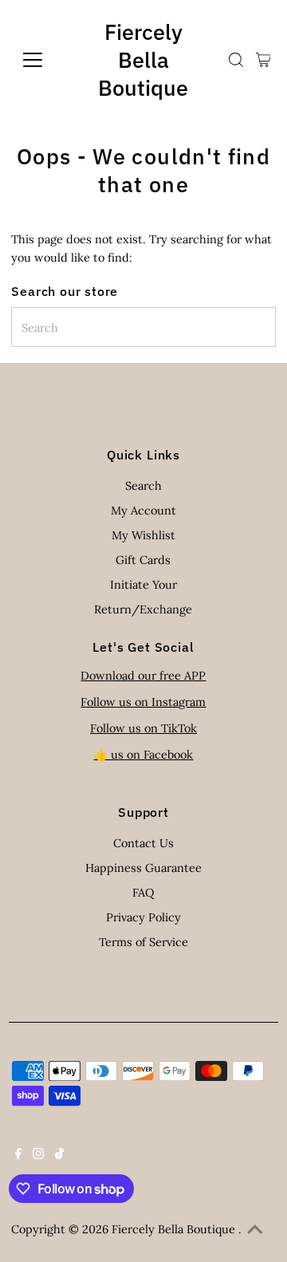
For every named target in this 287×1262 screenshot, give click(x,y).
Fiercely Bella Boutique (143, 59)
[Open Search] (236, 60)
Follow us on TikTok (143, 728)
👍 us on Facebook (143, 754)
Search (143, 485)
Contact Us (143, 842)
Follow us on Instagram (143, 701)
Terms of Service (143, 941)
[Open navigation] (43, 60)
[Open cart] (263, 60)
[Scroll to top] (255, 1230)
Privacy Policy (143, 917)
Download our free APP (143, 675)
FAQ (143, 892)
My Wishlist (143, 534)
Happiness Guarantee (143, 867)
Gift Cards (143, 559)
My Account (143, 510)
